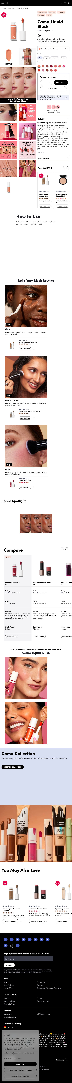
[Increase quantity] (50, 82)
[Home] (7, 2)
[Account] (65, 3)
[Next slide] (67, 167)
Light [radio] (46, 58)
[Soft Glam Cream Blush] (45, 580)
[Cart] (69, 3)
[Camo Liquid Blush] (17, 580)
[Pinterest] (18, 939)
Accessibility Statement (43, 1069)
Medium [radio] (54, 58)
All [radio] (40, 58)
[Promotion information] (66, 97)
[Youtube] (30, 939)
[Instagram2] (18, 945)
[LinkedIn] (48, 939)
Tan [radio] (40, 61)
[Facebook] (24, 939)
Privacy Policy (22, 972)
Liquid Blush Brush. (36, 224)
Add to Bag (61, 83)
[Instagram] (12, 939)
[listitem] (39, 66)
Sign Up (9, 965)
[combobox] (53, 48)
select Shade (45, 206)
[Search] (61, 3)
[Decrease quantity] (42, 82)
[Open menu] (3, 3)
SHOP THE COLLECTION (12, 767)
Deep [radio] (63, 58)
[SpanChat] (42, 939)
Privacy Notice (26, 971)
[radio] (41, 77)
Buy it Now (53, 89)
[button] (18, 29)
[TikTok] (6, 939)
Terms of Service (33, 972)
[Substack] (6, 945)
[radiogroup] (53, 59)
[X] (36, 939)
